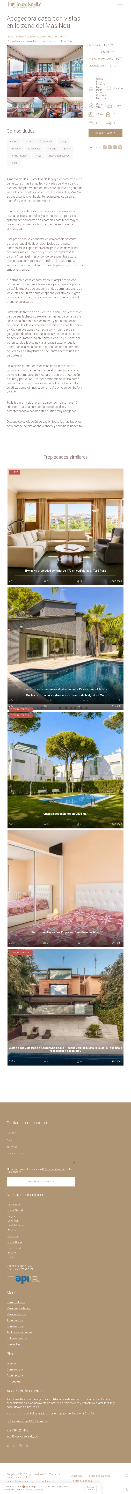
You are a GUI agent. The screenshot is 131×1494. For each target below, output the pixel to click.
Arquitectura (15, 1320)
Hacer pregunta (105, 133)
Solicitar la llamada (41, 1181)
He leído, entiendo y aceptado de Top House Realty (40, 1170)
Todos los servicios (19, 1332)
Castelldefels (15, 1225)
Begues (12, 1229)
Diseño (11, 1363)
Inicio (10, 37)
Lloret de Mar (46, 37)
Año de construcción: (101, 58)
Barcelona (13, 1204)
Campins (12, 1236)
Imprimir (118, 88)
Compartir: (94, 147)
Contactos (13, 1344)
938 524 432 (17, 1430)
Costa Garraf (15, 1210)
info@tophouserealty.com (24, 1436)
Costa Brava (32, 37)
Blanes (11, 1257)
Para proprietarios (19, 1308)
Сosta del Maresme (16, 41)
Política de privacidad (53, 1169)
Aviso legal (77, 1475)
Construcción (15, 1326)
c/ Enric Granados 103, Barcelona (27, 1421)
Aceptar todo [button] (90, 1488)
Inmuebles (19, 37)
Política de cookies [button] (34, 1489)
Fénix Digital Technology (37, 1481)
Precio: (93, 52)
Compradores (16, 1302)
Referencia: (95, 45)
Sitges (11, 1216)
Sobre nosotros (17, 1338)
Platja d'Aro (59, 37)
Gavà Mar (13, 1220)
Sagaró (12, 1252)
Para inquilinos (16, 1314)
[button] (80, 48)
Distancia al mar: (98, 65)
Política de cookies (81, 1481)
